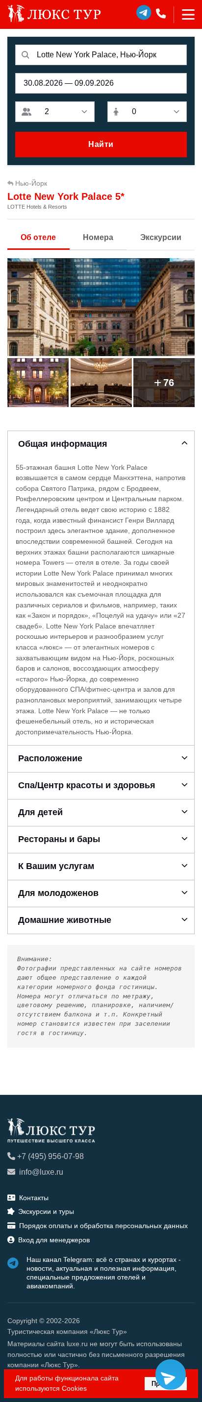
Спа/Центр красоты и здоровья (86, 785)
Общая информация (62, 444)
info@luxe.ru (41, 1172)
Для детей (40, 812)
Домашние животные (64, 920)
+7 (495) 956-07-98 (50, 1156)
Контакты (34, 1198)
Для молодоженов (58, 893)
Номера (98, 237)
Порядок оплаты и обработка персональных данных (103, 1226)
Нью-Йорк (31, 183)
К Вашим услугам (56, 866)
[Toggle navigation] (184, 14)
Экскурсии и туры (46, 1211)
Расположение (50, 758)
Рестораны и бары (59, 839)
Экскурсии (160, 237)
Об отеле (38, 237)
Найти (101, 144)
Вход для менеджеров (54, 1240)
